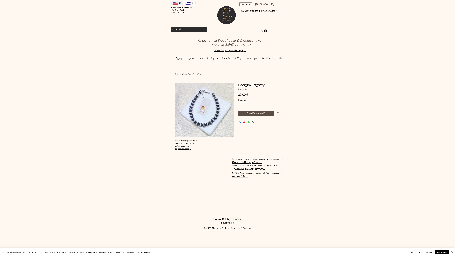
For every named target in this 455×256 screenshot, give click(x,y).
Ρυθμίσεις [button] (411, 252)
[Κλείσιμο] (452, 252)
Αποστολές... (240, 176)
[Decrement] (240, 104)
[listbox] (245, 4)
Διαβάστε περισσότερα (183, 149)
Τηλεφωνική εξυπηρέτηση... (248, 168)
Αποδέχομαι (442, 252)
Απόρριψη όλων (425, 252)
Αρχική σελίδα (181, 74)
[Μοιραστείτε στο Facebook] (239, 122)
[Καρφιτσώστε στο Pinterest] (244, 122)
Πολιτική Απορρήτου (144, 252)
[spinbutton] (243, 104)
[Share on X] (253, 122)
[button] (245, 4)
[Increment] (247, 104)
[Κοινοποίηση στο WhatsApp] (248, 122)
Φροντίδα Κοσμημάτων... (247, 162)
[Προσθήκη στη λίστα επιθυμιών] (277, 113)
